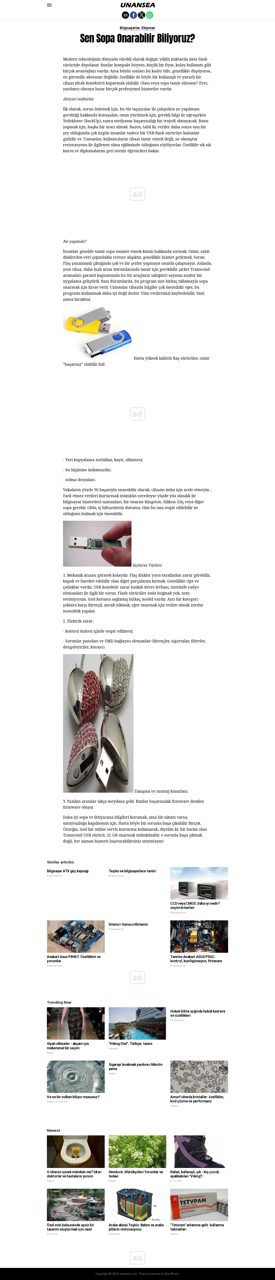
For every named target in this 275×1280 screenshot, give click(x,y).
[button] (49, 5)
